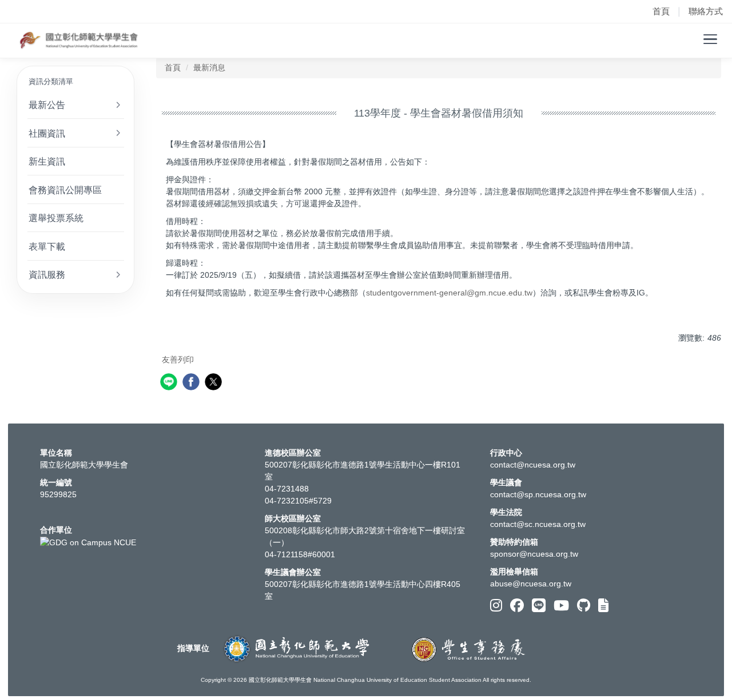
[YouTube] (561, 605)
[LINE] (539, 605)
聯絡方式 (706, 11)
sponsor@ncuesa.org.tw (534, 553)
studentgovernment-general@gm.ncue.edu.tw (449, 292)
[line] (170, 383)
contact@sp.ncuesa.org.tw (538, 494)
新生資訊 (47, 161)
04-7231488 (287, 488)
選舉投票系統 (56, 217)
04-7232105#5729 (298, 500)
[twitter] (215, 383)
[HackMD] (603, 605)
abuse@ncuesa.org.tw (530, 583)
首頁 (661, 11)
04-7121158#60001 (300, 554)
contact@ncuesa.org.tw (532, 464)
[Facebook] (517, 605)
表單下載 (47, 246)
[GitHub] (583, 605)
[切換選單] (710, 39)
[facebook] (192, 383)
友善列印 (178, 359)
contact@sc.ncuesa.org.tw (538, 524)
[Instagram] (496, 605)
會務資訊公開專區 (65, 189)
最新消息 (209, 67)
